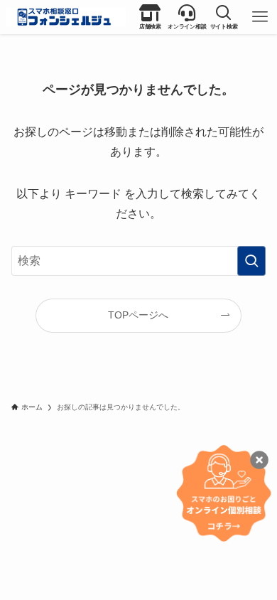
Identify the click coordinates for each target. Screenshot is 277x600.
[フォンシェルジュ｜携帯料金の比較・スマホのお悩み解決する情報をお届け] (66, 17)
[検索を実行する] (251, 260)
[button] (224, 17)
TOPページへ (138, 315)
